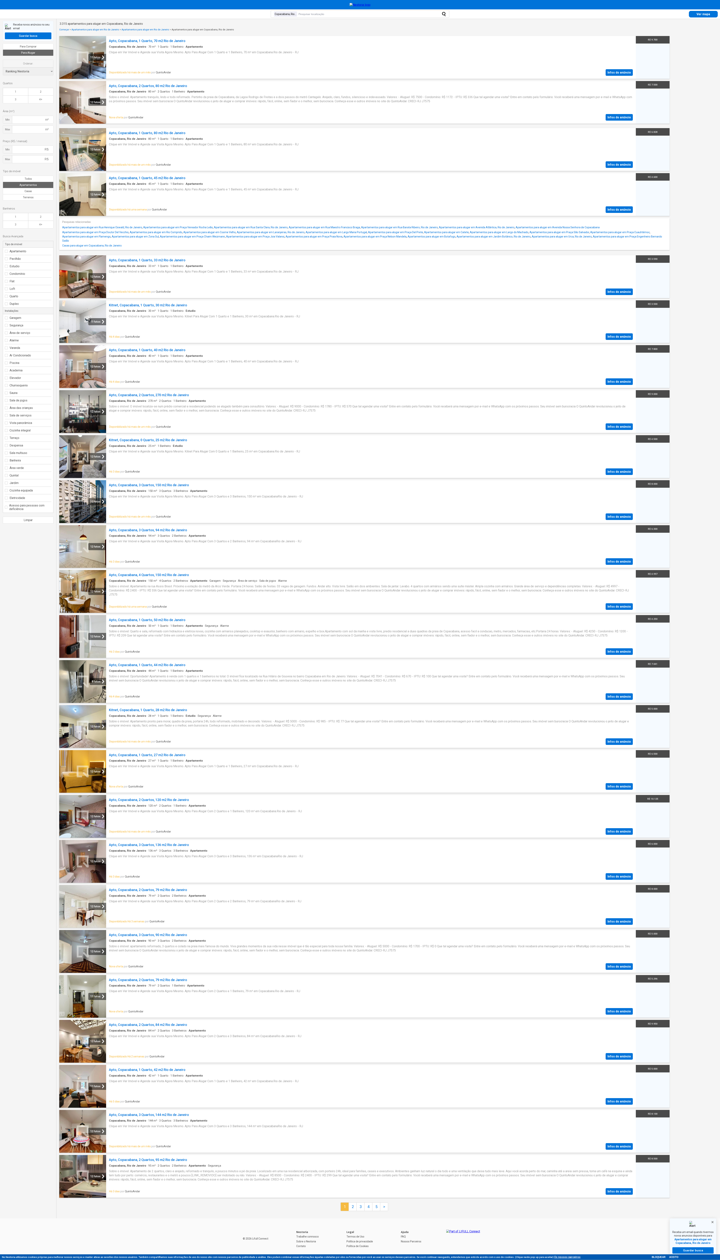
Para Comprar (28, 46)
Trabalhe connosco (307, 1236)
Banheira (15, 460)
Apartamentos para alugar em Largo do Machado (499, 232)
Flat (12, 281)
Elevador (15, 378)
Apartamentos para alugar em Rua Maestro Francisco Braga (324, 227)
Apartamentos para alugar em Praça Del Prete (395, 232)
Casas (28, 191)
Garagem (15, 318)
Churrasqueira (19, 385)
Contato (301, 1246)
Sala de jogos (18, 400)
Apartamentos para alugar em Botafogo (431, 236)
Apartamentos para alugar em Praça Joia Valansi (255, 236)
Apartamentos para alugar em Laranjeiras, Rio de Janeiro (270, 232)
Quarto (14, 296)
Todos (28, 178)
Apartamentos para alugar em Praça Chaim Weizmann (192, 236)
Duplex (14, 304)
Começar (64, 29)
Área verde (17, 468)
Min (7, 119)
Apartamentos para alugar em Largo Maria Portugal (336, 232)
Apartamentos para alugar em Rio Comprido (156, 232)
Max (7, 129)
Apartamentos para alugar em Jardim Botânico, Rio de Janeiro (494, 236)
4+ (40, 99)
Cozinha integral (20, 430)
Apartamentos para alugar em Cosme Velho (209, 232)
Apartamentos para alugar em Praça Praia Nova (314, 236)
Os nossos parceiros (567, 1256)
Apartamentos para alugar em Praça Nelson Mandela (375, 236)
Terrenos (28, 197)
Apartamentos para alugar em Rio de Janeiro (95, 29)
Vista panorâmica (21, 423)
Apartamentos (28, 184)
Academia (16, 370)
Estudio (15, 266)
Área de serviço (20, 333)
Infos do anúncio (619, 72)
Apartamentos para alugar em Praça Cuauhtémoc (620, 232)
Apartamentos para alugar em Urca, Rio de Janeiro (562, 236)
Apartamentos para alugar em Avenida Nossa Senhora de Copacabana (558, 227)
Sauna (13, 393)
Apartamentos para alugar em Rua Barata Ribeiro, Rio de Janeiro (399, 227)
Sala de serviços (21, 415)
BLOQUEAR (658, 1257)
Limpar (28, 520)
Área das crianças (21, 408)
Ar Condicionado (20, 355)
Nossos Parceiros (411, 1241)
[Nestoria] (360, 5)
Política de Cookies (357, 1246)
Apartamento (18, 251)
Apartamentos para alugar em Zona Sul (135, 236)
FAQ (403, 1236)
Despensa (16, 445)
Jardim (14, 483)
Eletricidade (17, 498)
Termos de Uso (355, 1236)
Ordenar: (28, 63)
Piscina (14, 363)
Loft (12, 289)
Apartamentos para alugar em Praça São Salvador (559, 232)
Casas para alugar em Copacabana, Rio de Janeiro (92, 245)
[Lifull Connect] (463, 1239)
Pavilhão (15, 259)
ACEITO (673, 1257)
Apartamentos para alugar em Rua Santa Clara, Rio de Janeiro (251, 227)
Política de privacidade (359, 1241)
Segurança (16, 325)
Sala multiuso (18, 453)
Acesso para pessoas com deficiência (26, 507)
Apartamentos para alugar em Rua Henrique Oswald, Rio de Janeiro (102, 227)
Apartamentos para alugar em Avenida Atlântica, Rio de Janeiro (476, 227)
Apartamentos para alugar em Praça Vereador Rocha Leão (178, 227)
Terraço (14, 438)
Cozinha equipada (21, 490)
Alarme (14, 340)
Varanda (15, 348)
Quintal (14, 475)
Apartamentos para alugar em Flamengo (86, 236)
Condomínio (17, 274)
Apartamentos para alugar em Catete (446, 232)
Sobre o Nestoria (306, 1241)
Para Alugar (28, 52)
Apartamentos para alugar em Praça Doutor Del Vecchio (95, 232)
